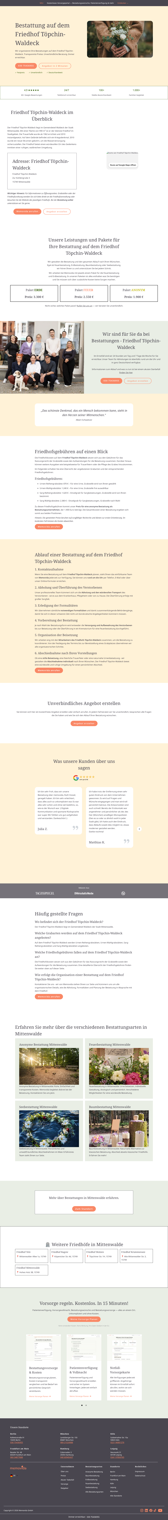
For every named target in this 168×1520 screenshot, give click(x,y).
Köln (112, 1483)
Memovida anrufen (27, 211)
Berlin (112, 1472)
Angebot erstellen (56, 211)
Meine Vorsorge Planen (84, 1319)
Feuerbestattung (92, 1483)
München (114, 1491)
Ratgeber (64, 1488)
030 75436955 (26, 65)
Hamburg (114, 1479)
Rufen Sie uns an (84, 305)
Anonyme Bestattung (94, 1472)
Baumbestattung (92, 1475)
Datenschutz (140, 1476)
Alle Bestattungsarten (94, 1492)
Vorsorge (64, 1484)
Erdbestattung (91, 1479)
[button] (139, 829)
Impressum (140, 1471)
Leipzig (113, 1487)
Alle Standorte (116, 1496)
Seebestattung (91, 1487)
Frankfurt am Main (118, 1475)
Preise (63, 1476)
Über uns (64, 1471)
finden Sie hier (125, 372)
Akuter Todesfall (67, 1480)
